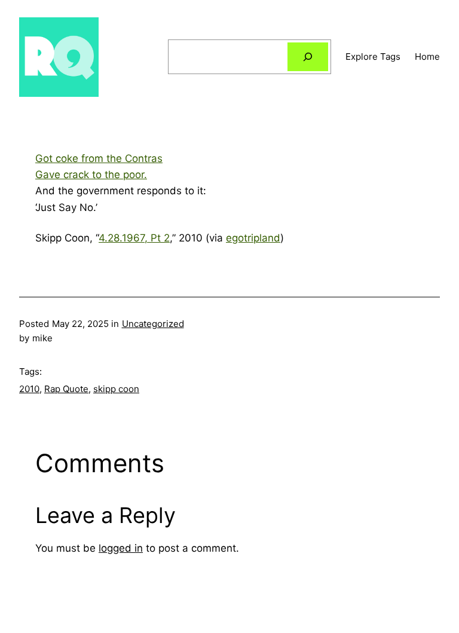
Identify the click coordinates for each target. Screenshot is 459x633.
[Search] (307, 56)
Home (427, 56)
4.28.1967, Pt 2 (134, 238)
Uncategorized (153, 323)
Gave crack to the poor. (91, 175)
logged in (121, 548)
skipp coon (116, 389)
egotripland (253, 238)
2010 (29, 389)
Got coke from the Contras (99, 158)
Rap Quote (66, 389)
